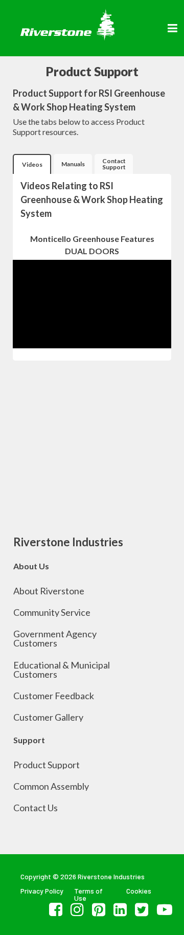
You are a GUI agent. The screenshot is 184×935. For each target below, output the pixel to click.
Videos (32, 164)
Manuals (73, 164)
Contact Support (114, 164)
